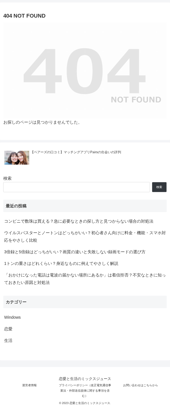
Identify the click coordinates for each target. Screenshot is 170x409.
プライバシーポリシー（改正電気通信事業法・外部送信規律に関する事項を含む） (85, 390)
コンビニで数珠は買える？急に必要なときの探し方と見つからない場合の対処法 (78, 221)
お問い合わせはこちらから (140, 385)
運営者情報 (29, 385)
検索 (7, 178)
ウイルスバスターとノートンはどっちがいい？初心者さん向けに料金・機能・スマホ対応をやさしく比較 (85, 236)
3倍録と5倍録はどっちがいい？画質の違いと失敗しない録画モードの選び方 (75, 252)
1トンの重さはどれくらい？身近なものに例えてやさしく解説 (61, 263)
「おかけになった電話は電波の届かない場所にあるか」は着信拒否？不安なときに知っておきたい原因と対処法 (85, 279)
